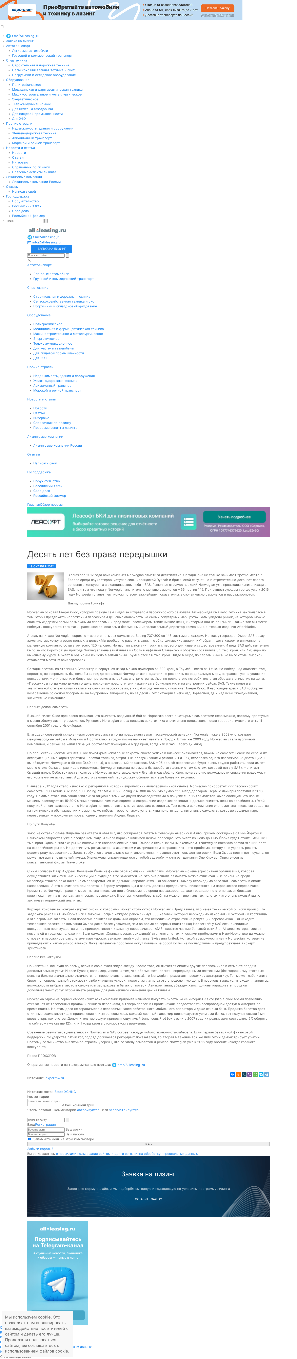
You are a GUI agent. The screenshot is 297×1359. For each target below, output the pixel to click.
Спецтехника (16, 60)
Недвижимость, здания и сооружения (43, 128)
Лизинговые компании (24, 177)
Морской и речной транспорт (36, 143)
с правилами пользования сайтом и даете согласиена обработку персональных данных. (127, 1154)
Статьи (18, 157)
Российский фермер (28, 216)
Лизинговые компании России (36, 182)
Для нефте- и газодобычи (32, 109)
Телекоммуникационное (31, 104)
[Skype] (261, 1074)
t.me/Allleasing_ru (25, 36)
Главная (33, 504)
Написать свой (24, 191)
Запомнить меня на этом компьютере (63, 1139)
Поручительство (25, 201)
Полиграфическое (26, 85)
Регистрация (45, 1124)
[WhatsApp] (255, 1074)
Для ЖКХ (19, 119)
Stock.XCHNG (65, 1092)
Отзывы (12, 187)
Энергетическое (25, 99)
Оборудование (17, 80)
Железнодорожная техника (34, 133)
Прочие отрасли (19, 123)
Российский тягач (26, 206)
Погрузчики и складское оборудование (44, 75)
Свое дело (20, 211)
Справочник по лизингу (31, 167)
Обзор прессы (51, 504)
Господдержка (17, 196)
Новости (19, 153)
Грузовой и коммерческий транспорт (42, 55)
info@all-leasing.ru (46, 242)
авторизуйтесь (89, 1110)
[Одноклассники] (238, 1074)
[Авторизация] (29, 260)
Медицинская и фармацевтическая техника (47, 89)
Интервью (20, 162)
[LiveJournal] (244, 1074)
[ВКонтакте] (232, 1074)
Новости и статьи (20, 148)
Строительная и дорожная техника (40, 65)
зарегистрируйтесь (124, 1110)
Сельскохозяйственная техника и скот (43, 70)
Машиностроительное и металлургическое (47, 94)
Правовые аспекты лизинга (34, 172)
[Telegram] (266, 1074)
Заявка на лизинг (20, 41)
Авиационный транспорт (32, 138)
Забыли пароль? (40, 1149)
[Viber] (249, 1074)
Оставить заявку (148, 1199)
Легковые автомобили (30, 51)
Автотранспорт (18, 46)
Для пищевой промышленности (37, 114)
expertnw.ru (55, 1078)
